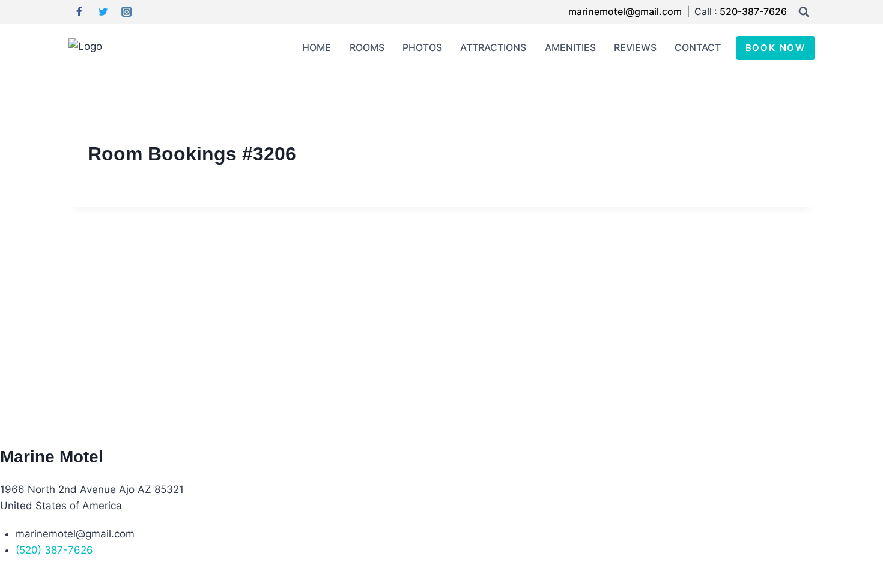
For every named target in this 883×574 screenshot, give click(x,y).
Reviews (635, 47)
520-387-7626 (753, 11)
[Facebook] (79, 12)
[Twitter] (103, 12)
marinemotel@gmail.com (626, 11)
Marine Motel (51, 456)
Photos (422, 47)
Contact (698, 47)
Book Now (775, 47)
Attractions (493, 47)
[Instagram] (127, 12)
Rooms (367, 47)
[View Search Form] (804, 12)
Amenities (570, 47)
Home (316, 47)
